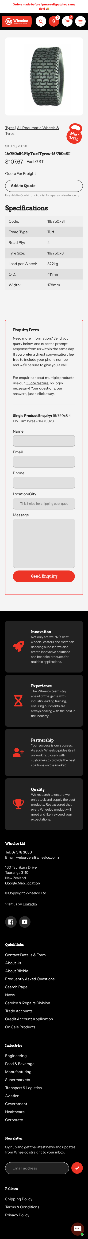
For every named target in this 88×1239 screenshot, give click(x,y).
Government (16, 1103)
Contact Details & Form (25, 954)
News (10, 995)
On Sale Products (20, 1027)
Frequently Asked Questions (30, 978)
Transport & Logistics (23, 1087)
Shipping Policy (18, 1199)
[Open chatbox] (77, 1229)
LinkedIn (30, 904)
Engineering (16, 1055)
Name (18, 431)
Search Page (16, 987)
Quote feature (37, 383)
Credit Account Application (29, 1019)
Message (21, 515)
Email (18, 452)
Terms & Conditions (22, 1207)
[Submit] (77, 1168)
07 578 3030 (21, 852)
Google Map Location (22, 883)
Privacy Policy (17, 1215)
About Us (13, 962)
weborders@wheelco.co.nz (37, 857)
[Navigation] (80, 21)
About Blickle (16, 970)
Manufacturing (18, 1071)
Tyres (10, 127)
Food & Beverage (19, 1063)
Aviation (12, 1095)
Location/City (24, 494)
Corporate (14, 1119)
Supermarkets (17, 1079)
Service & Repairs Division (27, 1003)
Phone (18, 473)
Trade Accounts (19, 1011)
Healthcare (15, 1111)
